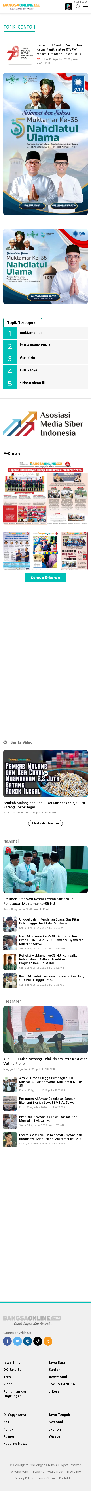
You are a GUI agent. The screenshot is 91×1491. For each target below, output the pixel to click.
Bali (6, 1422)
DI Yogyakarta (14, 1415)
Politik (8, 1429)
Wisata (54, 1436)
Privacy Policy (24, 1478)
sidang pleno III (32, 382)
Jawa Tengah (59, 1415)
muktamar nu (31, 332)
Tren (7, 1377)
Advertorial (58, 1377)
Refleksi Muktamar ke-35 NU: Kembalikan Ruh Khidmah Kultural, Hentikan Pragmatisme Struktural (49, 959)
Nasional (11, 841)
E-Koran (11, 454)
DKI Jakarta (12, 1369)
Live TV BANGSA (62, 1384)
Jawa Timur (12, 1362)
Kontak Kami (67, 1478)
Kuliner (8, 1436)
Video (8, 1384)
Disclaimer (74, 1471)
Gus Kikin (27, 357)
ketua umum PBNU (35, 345)
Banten (54, 1369)
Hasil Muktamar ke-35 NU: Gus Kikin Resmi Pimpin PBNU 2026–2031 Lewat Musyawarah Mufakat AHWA (51, 940)
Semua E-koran (45, 577)
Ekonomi (56, 1429)
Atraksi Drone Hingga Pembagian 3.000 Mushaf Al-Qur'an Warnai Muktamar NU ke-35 (51, 1082)
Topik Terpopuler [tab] (22, 322)
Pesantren (12, 1001)
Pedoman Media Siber (48, 1471)
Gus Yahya (28, 370)
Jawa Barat (58, 1362)
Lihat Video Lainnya (45, 823)
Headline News (15, 1443)
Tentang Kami (19, 1471)
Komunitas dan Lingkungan (15, 1394)
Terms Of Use (46, 1478)
